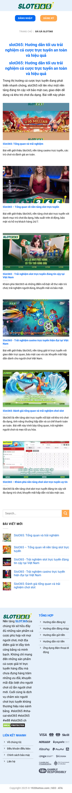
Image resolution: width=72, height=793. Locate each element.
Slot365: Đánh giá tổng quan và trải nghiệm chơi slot (33, 410)
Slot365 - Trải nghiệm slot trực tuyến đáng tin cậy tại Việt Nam (34, 276)
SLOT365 (21, 621)
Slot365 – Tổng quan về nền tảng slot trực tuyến (31, 206)
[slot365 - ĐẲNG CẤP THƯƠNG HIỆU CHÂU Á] (36, 5)
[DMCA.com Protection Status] (14, 725)
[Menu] (4, 6)
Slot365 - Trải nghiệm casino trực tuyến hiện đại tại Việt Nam (35, 342)
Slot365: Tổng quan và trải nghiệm (23, 143)
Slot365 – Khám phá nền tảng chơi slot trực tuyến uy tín (35, 481)
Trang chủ (25, 31)
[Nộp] (65, 513)
